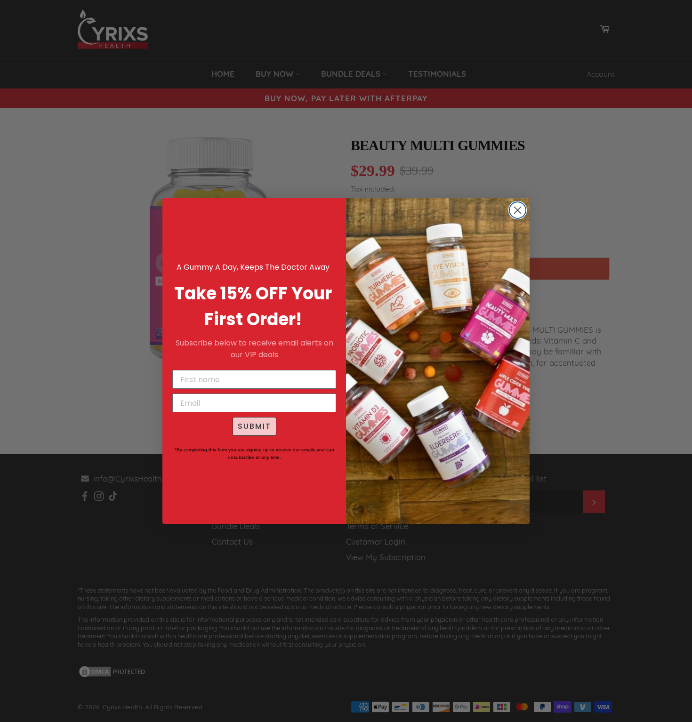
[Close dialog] (517, 210)
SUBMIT (254, 426)
